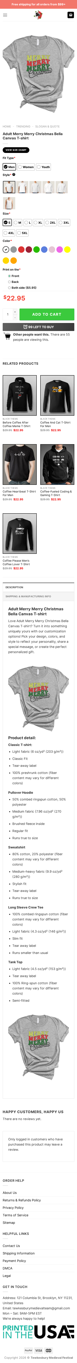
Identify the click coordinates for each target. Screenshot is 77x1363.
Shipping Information (19, 1253)
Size (6, 213)
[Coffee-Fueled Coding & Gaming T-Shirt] (57, 464)
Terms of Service (15, 1215)
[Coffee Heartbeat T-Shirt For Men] (19, 464)
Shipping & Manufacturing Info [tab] (28, 596)
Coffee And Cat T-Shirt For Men (55, 424)
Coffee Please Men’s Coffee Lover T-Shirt (16, 562)
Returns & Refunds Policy (22, 1200)
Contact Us (11, 1246)
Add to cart (47, 314)
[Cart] (71, 15)
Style (9, 175)
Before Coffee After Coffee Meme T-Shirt (16, 424)
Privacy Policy (13, 1208)
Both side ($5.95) (24, 287)
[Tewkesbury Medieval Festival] (38, 15)
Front (15, 276)
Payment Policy (14, 1261)
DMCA (7, 1268)
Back (15, 282)
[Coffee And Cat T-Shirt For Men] (57, 395)
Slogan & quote (47, 126)
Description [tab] (14, 587)
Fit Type (9, 158)
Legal (7, 1276)
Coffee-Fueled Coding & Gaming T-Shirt (56, 493)
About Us (10, 1193)
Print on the (12, 269)
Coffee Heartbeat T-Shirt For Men (19, 493)
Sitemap (9, 1223)
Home (7, 126)
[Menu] (5, 15)
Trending (23, 126)
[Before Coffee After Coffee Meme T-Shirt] (19, 395)
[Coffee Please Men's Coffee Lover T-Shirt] (19, 533)
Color (7, 241)
